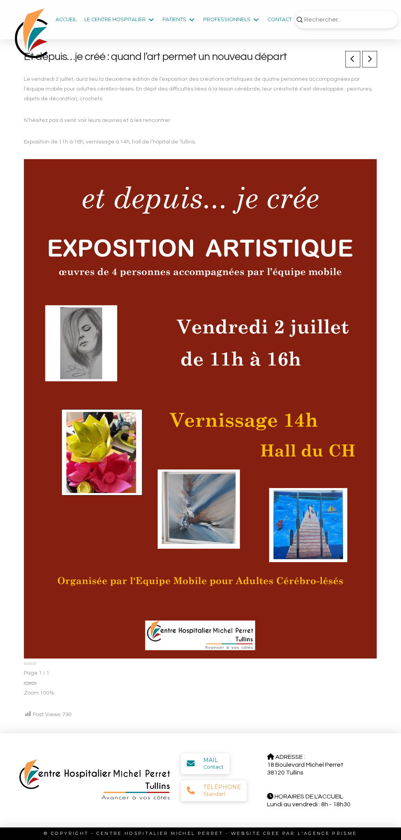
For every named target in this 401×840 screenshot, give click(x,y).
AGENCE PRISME (330, 833)
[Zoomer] (33, 683)
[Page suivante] (33, 663)
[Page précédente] (27, 663)
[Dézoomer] (27, 683)
